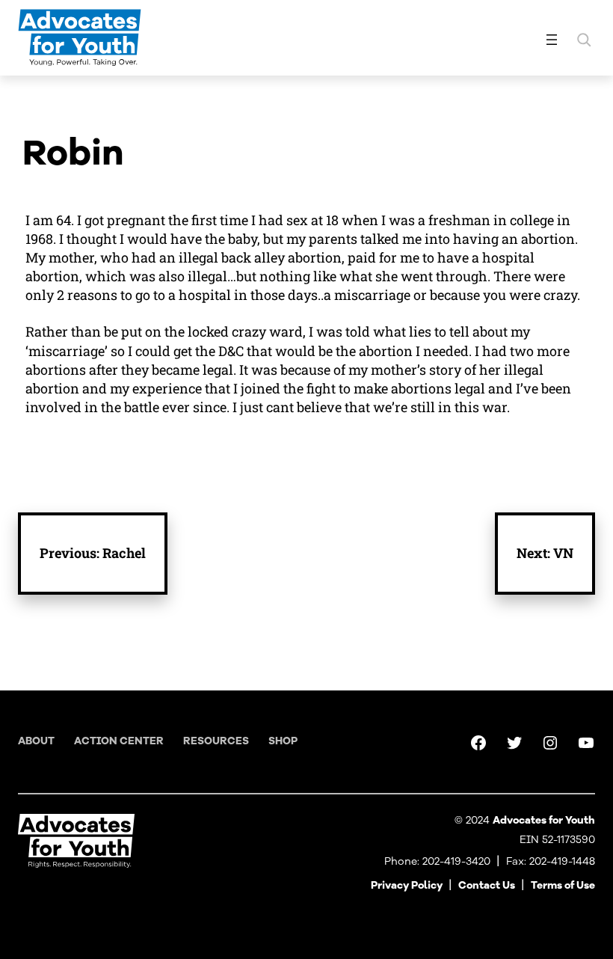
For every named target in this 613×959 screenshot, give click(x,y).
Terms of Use (563, 885)
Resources (216, 741)
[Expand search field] (584, 39)
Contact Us (486, 885)
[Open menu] (552, 40)
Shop (283, 741)
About (36, 741)
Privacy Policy (407, 885)
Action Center (119, 741)
